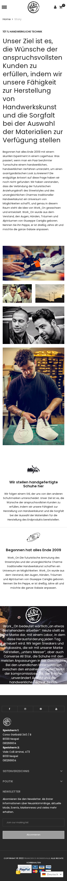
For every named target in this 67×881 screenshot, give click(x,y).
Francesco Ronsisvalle (37, 858)
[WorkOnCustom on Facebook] (10, 709)
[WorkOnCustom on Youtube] (56, 709)
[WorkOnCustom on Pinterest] (41, 709)
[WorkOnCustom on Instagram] (25, 709)
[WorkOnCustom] (33, 7)
